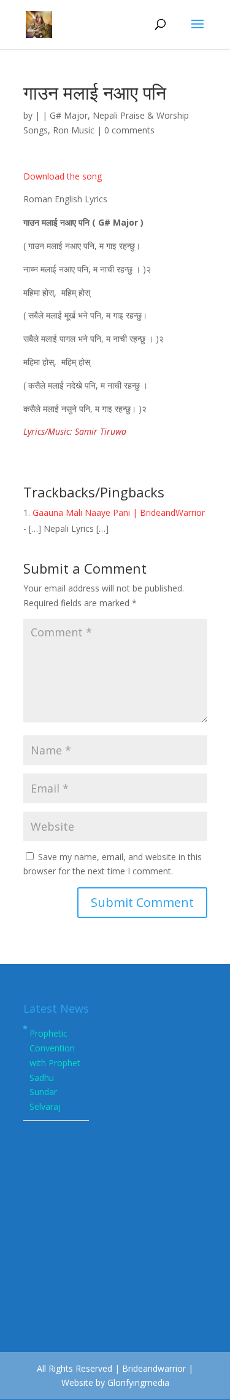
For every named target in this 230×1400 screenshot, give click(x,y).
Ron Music (73, 130)
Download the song (62, 176)
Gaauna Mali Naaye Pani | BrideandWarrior (119, 512)
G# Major (69, 115)
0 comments (129, 130)
